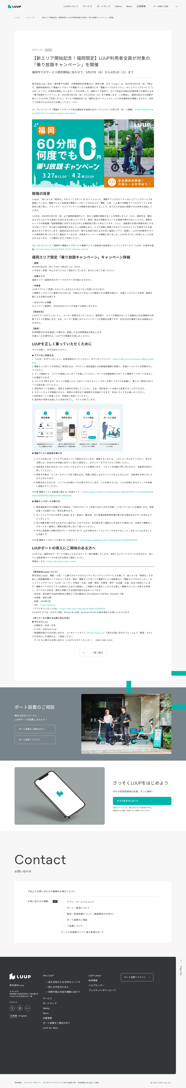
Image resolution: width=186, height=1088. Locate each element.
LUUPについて (71, 6)
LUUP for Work (50, 1028)
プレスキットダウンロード (102, 990)
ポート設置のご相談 (77, 920)
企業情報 (141, 6)
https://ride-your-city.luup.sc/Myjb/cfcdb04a (82, 609)
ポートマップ (104, 6)
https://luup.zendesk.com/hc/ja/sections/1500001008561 (108, 540)
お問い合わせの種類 (42, 901)
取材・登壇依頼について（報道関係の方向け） (91, 914)
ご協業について (75, 926)
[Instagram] (20, 1008)
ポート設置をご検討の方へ (56, 1023)
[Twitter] (12, 1008)
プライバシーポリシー (32, 1083)
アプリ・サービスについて (80, 902)
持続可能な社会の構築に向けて (64, 992)
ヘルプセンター (97, 985)
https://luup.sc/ (48, 605)
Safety (118, 6)
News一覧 (30, 17)
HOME (17, 17)
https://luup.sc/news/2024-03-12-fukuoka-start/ (62, 249)
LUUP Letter (95, 975)
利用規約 (18, 1083)
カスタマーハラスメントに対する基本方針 (59, 1083)
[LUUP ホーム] (15, 6)
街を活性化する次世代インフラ (64, 982)
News (129, 6)
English (23, 1016)
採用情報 (93, 980)
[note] (27, 1008)
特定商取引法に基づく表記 (88, 1083)
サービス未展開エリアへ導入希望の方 (80, 932)
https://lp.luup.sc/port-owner (61, 561)
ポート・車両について (78, 908)
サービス (87, 6)
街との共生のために (58, 987)
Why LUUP (48, 975)
